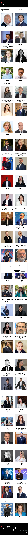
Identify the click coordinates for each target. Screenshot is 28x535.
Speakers (14, 528)
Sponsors (14, 527)
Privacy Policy (9, 526)
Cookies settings (11, 270)
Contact (14, 530)
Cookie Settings (8, 527)
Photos (14, 529)
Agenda (14, 526)
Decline (23, 270)
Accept (17, 270)
